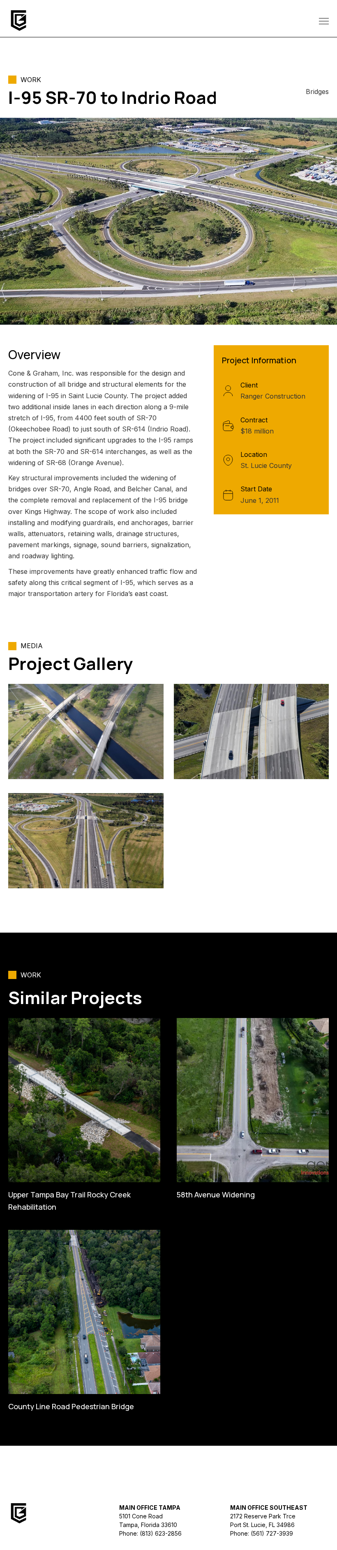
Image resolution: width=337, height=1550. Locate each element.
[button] (322, 20)
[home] (18, 20)
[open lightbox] (86, 731)
